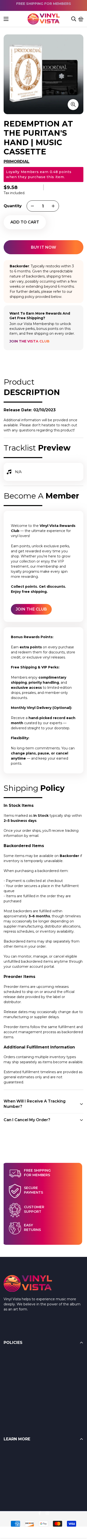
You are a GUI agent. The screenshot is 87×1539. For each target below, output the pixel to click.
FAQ (7, 1451)
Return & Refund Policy (24, 1355)
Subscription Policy (20, 1394)
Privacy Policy (15, 1403)
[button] (81, 19)
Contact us (13, 1480)
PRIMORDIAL (16, 161)
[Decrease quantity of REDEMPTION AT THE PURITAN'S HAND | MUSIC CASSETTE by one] (32, 206)
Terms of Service (18, 1365)
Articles (10, 1461)
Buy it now (43, 247)
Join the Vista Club (29, 341)
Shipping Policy (16, 1374)
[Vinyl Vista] (44, 19)
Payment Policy (17, 1384)
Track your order (17, 1490)
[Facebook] (40, 1513)
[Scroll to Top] (77, 1512)
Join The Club (31, 609)
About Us (11, 1471)
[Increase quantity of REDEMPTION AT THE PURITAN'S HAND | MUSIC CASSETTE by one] (53, 206)
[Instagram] (47, 1513)
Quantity (13, 206)
